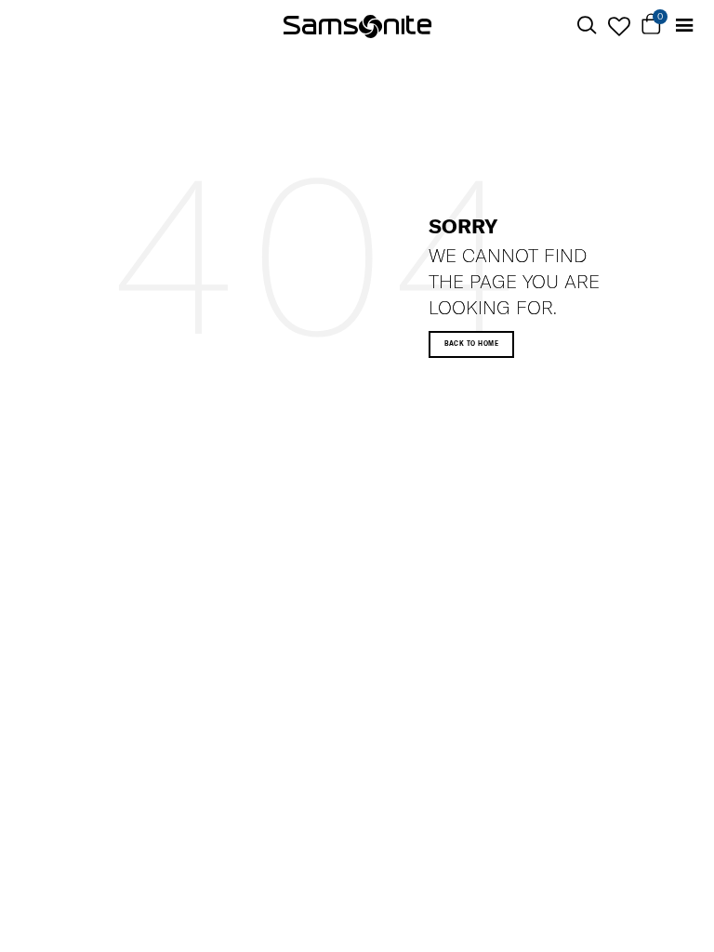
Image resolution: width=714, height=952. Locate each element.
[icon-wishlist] (618, 26)
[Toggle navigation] (684, 25)
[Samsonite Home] (357, 25)
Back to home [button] (471, 343)
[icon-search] (586, 25)
